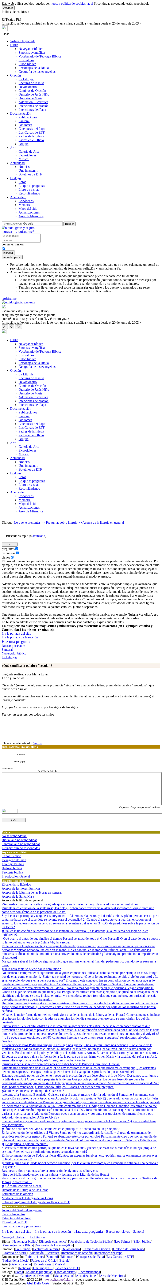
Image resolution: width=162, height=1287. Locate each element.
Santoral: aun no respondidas (21, 844)
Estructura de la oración (17, 1194)
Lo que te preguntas (32, 186)
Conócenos (26, 201)
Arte (13, 147)
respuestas (8, 553)
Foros (22, 182)
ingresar (7, 231)
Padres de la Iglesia (31, 136)
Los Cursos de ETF (32, 132)
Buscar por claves (13, 646)
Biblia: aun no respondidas (19, 840)
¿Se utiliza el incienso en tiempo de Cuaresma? (33, 1091)
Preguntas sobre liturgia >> (64, 522)
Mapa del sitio (28, 208)
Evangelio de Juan (14, 860)
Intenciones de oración (34, 106)
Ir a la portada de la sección (20, 637)
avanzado (38, 536)
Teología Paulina (13, 864)
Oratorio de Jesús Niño (34, 94)
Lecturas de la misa (31, 83)
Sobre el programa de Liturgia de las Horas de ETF (36, 1202)
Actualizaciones (29, 212)
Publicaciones (28, 117)
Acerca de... (18, 197)
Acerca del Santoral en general (22, 1210)
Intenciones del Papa (32, 109)
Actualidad (17, 163)
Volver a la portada (22, 41)
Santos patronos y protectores (21, 1226)
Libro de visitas (29, 189)
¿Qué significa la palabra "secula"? (25, 1144)
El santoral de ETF (14, 1222)
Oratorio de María (30, 98)
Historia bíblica (12, 868)
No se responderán (14, 836)
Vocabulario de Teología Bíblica (40, 56)
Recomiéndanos (29, 193)
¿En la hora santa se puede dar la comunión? (31, 969)
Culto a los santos (13, 1214)
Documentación (20, 113)
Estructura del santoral (16, 1218)
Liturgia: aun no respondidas (21, 848)
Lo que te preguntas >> (29, 522)
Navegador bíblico (31, 49)
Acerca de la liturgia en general (103, 522)
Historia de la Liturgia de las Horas (25, 1190)
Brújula (23, 144)
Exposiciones (27, 155)
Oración (15, 75)
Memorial (25, 205)
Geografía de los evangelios (37, 71)
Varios (37, 743)
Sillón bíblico (27, 64)
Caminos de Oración (32, 90)
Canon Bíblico (11, 856)
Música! (24, 159)
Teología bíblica (12, 872)
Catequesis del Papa (32, 128)
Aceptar (8, 7)
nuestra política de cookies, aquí (72, 3)
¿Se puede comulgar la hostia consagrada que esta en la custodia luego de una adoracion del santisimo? (70, 904)
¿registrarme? (25, 231)
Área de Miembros (31, 216)
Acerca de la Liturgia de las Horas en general (32, 892)
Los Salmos (26, 60)
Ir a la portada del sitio (16, 633)
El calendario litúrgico (16, 884)
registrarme (9, 298)
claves (6, 557)
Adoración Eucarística (33, 102)
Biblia (14, 45)
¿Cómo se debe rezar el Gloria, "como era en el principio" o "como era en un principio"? (61, 1129)
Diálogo (15, 178)
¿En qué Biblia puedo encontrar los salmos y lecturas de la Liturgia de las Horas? (55, 1174)
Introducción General (16, 876)
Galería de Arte (29, 151)
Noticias (24, 166)
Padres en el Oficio (31, 140)
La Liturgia (26, 79)
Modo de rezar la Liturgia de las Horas (27, 1198)
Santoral (24, 121)
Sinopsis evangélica (32, 52)
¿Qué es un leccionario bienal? (22, 1186)
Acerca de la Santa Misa (18, 896)
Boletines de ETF (30, 174)
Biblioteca (25, 125)
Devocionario (28, 87)
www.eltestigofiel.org (59, 1279)
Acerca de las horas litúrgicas (21, 888)
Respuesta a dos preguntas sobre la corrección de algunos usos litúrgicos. (50, 1170)
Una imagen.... (28, 170)
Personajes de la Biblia (34, 68)
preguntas (8, 549)
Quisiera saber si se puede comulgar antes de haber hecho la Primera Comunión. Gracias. (61, 1064)
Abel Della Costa (38, 1283)
